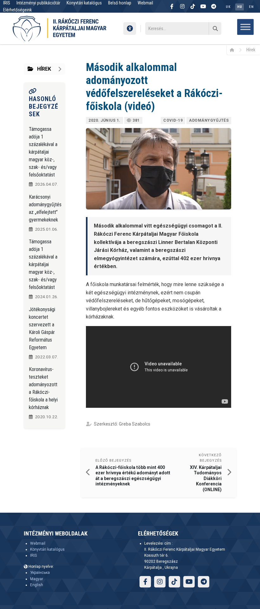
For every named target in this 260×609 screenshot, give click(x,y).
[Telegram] (213, 6)
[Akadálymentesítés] (129, 28)
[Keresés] (215, 28)
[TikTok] (192, 6)
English (36, 585)
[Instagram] (182, 6)
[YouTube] (203, 6)
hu (239, 7)
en (251, 7)
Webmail (37, 543)
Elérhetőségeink (17, 9)
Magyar (36, 579)
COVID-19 (173, 120)
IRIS (33, 555)
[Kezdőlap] (234, 49)
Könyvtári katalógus (47, 549)
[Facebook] (171, 6)
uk (228, 7)
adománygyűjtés (209, 120)
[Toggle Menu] (245, 27)
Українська (40, 572)
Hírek (250, 49)
